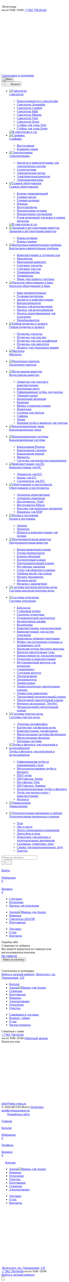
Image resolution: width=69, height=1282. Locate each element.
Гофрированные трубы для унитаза (40, 392)
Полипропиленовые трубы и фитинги (42, 789)
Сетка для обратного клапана (36, 570)
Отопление (16, 1004)
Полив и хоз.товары (22, 518)
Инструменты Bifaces (31, 505)
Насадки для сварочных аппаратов (39, 508)
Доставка (15, 928)
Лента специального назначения (38, 830)
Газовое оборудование (23, 186)
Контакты (15, 935)
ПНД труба (24, 775)
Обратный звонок (36, 1038)
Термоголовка (26, 683)
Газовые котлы (26, 197)
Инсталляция (25, 145)
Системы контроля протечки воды (31, 590)
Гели (20, 823)
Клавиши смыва (27, 149)
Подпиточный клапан (31, 559)
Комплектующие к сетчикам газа (38, 255)
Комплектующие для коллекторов (39, 628)
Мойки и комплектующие (34, 405)
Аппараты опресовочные (33, 494)
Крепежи (23, 402)
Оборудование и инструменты (29, 487)
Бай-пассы (23, 607)
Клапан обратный (28, 556)
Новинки (15, 915)
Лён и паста (24, 826)
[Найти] (8, 862)
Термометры (25, 275)
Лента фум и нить (28, 833)
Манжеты (23, 457)
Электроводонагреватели (33, 176)
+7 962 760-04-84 (35, 10)
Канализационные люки (25, 429)
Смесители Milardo (29, 114)
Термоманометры (28, 272)
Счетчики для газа (29, 268)
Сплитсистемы (26, 169)
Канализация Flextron (31, 446)
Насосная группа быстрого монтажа (40, 648)
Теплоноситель (27, 679)
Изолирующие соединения (34, 214)
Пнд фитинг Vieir (28, 782)
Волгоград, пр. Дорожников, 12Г (23, 1267)
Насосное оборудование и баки (29, 286)
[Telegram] (30, 39)
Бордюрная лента (28, 388)
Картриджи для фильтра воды (36, 727)
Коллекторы (25, 624)
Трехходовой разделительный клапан (41, 696)
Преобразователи (28, 320)
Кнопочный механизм (31, 398)
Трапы (21, 419)
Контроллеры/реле (29, 303)
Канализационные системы (27, 440)
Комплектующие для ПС (25, 467)
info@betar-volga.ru (14, 1103)
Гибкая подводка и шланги (26, 327)
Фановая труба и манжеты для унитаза (42, 422)
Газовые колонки (28, 200)
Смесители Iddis (27, 111)
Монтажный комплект (31, 262)
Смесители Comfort (29, 108)
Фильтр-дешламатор (30, 576)
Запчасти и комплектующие (35, 299)
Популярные (17, 922)
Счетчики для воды (29, 265)
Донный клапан (27, 395)
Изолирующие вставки (32, 210)
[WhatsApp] (30, 68)
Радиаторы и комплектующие (36, 659)
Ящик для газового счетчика (35, 279)
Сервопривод (25, 669)
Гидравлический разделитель (36, 618)
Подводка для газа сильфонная (37, 340)
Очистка (14, 1008)
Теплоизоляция (27, 676)
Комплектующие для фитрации (37, 730)
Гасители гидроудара (30, 614)
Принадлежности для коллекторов (39, 655)
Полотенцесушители (22, 364)
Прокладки (24, 409)
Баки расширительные (31, 292)
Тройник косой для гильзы (34, 573)
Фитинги (23, 799)
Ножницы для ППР (29, 511)
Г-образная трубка (29, 611)
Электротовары (19, 155)
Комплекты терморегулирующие (38, 638)
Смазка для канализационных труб (40, 847)
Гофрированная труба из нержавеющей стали (33, 763)
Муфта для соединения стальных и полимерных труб (39, 643)
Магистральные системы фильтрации (41, 734)
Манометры (24, 258)
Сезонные (15, 991)
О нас (13, 932)
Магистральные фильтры (33, 737)
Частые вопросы (20, 1024)
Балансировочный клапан (34, 549)
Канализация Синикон (32, 450)
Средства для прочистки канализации (42, 460)
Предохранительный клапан (35, 563)
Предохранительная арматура (28, 542)
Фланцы (22, 203)
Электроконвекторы (30, 179)
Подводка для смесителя (33, 344)
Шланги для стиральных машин (38, 347)
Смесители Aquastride (31, 104)
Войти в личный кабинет (18, 974)
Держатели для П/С (29, 474)
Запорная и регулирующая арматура (32, 231)
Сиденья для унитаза (30, 412)
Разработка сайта (18, 1114)
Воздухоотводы (27, 207)
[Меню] (8, 79)
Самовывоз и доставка (24, 1014)
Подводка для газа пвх (31, 337)
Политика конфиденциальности (23, 1108)
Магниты (15, 354)
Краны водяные (27, 238)
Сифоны (22, 416)
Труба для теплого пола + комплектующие (33, 794)
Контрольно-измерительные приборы (33, 248)
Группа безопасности (31, 552)
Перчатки (23, 529)
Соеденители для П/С (31, 481)
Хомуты (22, 850)
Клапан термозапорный (32, 193)
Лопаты (22, 525)
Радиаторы (16, 902)
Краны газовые (27, 241)
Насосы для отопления (24, 905)
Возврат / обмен (19, 1018)
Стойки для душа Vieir (31, 125)
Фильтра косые (26, 580)
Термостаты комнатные (32, 693)
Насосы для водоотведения (34, 306)
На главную (9, 955)
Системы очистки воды (24, 717)
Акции (13, 912)
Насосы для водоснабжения (35, 309)
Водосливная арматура (24, 374)
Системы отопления (22, 600)
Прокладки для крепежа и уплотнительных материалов (36, 838)
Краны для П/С (27, 477)
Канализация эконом (30, 453)
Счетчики (15, 898)
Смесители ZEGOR (22, 919)
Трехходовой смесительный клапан (40, 700)
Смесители (16, 94)
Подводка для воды (29, 333)
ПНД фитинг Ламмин (31, 785)
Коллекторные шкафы (31, 621)
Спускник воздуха (29, 672)
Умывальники (18, 806)
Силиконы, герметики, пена (35, 843)
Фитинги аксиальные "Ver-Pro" (37, 703)
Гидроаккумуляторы (30, 296)
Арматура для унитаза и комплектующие (32, 383)
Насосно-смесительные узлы (35, 652)
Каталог (15, 84)
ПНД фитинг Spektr (30, 778)
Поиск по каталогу (13, 959)
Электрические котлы (31, 173)
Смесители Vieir (27, 118)
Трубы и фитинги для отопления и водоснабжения (32, 753)
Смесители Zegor (28, 121)
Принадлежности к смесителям (37, 101)
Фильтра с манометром (32, 583)
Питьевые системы (29, 741)
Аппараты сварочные (31, 498)
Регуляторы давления (31, 566)
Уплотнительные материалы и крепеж (34, 816)
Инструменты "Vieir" (30, 501)
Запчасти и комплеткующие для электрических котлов (38, 164)
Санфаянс (15, 138)
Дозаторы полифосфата (32, 724)
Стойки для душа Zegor (32, 128)
